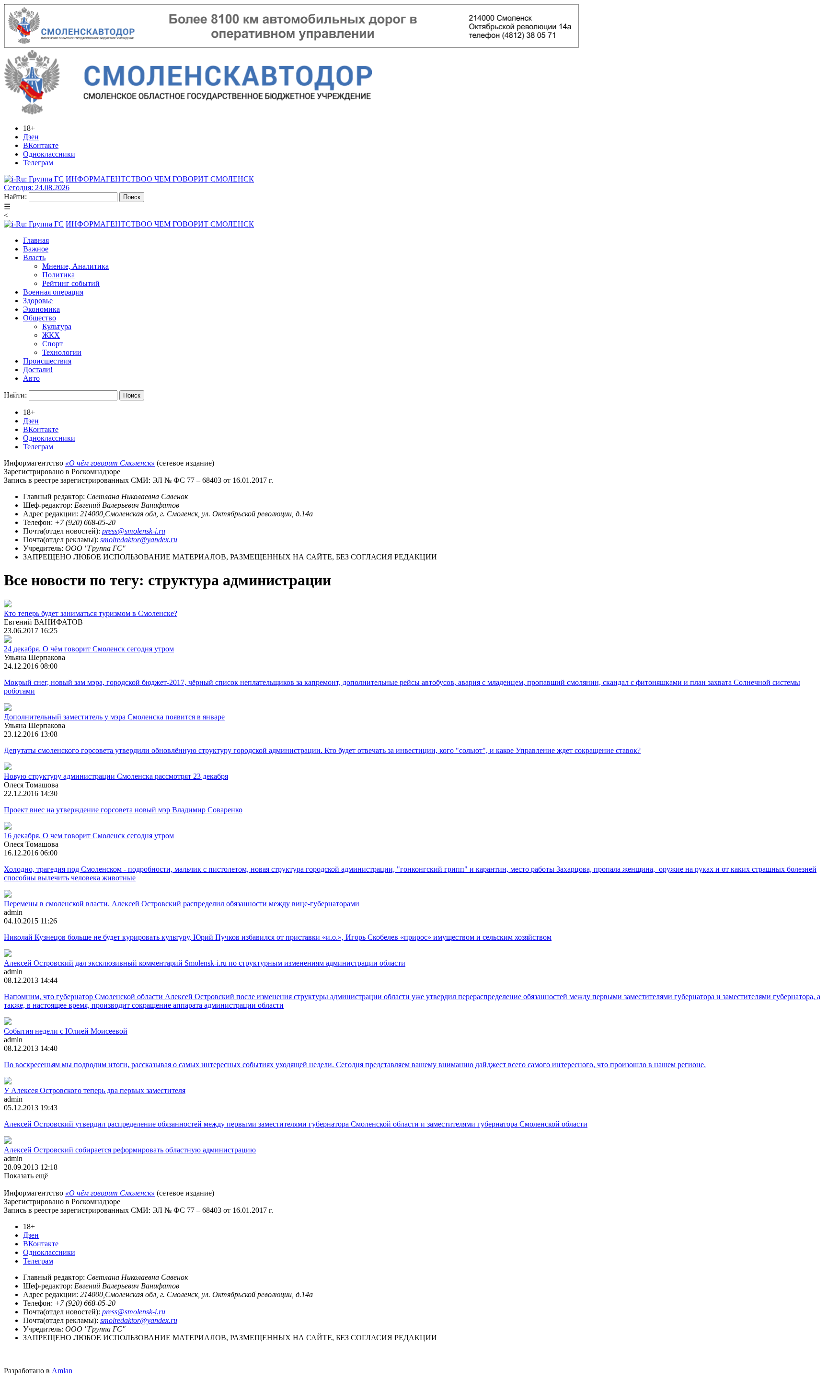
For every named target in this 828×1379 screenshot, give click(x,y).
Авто (31, 378)
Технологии (61, 352)
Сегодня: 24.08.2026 (36, 187)
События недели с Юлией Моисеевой (65, 1031)
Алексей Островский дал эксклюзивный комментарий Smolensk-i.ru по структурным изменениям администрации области (204, 963)
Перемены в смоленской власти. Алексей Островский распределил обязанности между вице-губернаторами (181, 904)
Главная (36, 240)
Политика (58, 275)
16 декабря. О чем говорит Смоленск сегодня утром (89, 836)
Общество (39, 318)
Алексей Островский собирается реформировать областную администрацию (130, 1150)
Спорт (52, 344)
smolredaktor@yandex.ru (138, 540)
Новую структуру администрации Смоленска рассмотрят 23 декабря (116, 776)
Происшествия (47, 361)
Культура (56, 326)
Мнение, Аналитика (75, 266)
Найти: (15, 197)
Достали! (38, 369)
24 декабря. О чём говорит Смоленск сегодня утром (89, 649)
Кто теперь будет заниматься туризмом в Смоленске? (90, 613)
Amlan (62, 1371)
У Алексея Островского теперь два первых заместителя (94, 1090)
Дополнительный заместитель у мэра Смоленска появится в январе (114, 717)
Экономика (41, 309)
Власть (34, 257)
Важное (35, 249)
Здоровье (38, 300)
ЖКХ (51, 335)
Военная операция (53, 292)
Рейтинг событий (71, 283)
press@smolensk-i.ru (133, 531)
